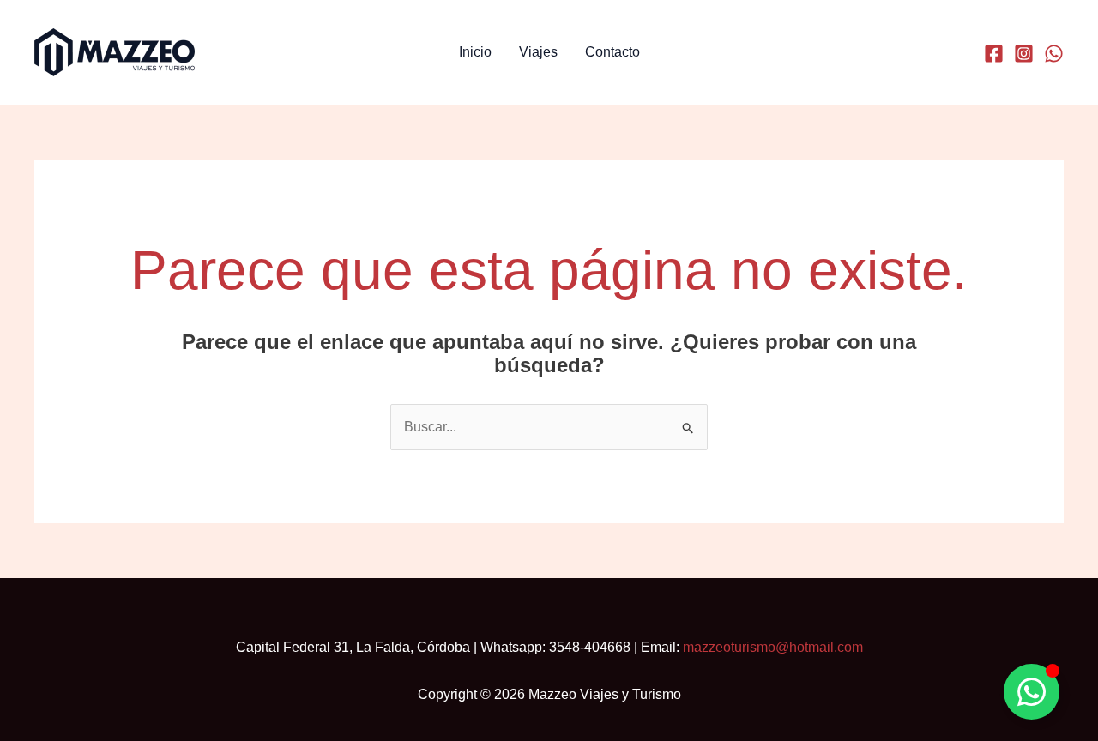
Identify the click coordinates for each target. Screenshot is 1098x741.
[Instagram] (1024, 53)
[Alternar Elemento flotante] (1031, 692)
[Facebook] (994, 53)
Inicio (475, 52)
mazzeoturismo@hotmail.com (773, 647)
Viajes (538, 52)
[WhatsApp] (1054, 53)
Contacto (612, 52)
